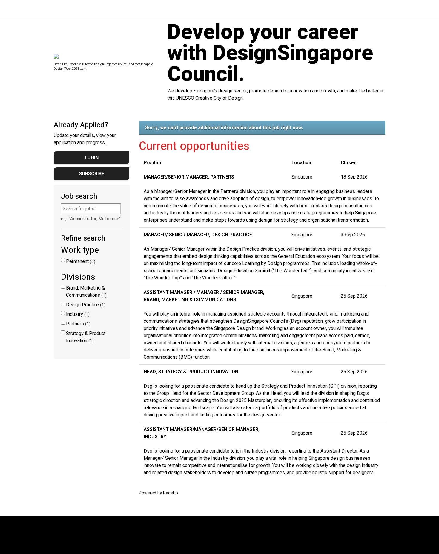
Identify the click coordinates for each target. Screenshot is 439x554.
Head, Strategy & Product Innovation (191, 371)
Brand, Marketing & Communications (85, 291)
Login (92, 157)
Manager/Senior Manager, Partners (189, 177)
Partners (77, 324)
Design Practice (85, 304)
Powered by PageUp (158, 493)
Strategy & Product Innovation (85, 337)
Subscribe (91, 173)
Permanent (80, 261)
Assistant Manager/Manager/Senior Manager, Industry (202, 433)
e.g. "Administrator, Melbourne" (91, 219)
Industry (77, 314)
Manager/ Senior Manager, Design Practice (198, 234)
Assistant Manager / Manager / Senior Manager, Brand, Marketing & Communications (204, 296)
